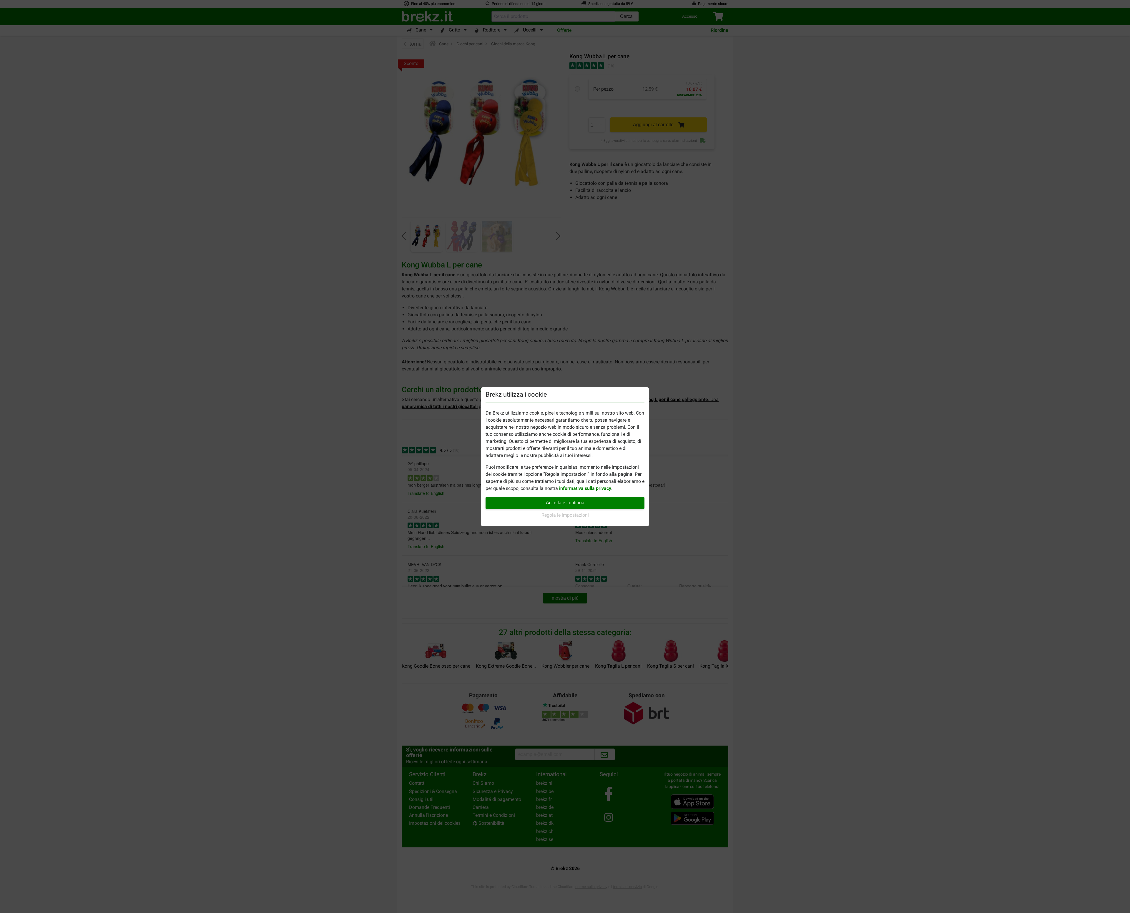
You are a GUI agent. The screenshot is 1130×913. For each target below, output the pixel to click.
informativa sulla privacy (585, 488)
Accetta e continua (565, 502)
